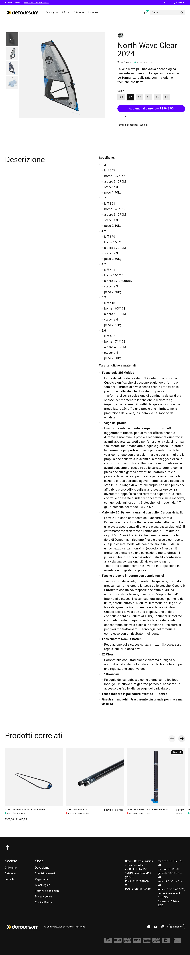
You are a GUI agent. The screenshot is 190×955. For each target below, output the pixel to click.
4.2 (139, 97)
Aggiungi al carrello (151, 108)
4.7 (148, 97)
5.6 (166, 97)
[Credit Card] (177, 941)
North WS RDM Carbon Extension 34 (147, 809)
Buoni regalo (42, 885)
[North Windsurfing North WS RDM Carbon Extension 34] (156, 777)
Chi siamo (78, 12)
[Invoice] (166, 941)
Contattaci (93, 12)
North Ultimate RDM (77, 809)
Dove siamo (42, 868)
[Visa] (137, 941)
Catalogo (50, 12)
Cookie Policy (43, 902)
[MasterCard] (127, 941)
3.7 (130, 97)
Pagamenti (41, 879)
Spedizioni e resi (45, 874)
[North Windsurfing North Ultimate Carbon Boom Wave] (34, 777)
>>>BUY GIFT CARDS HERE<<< (36, 2)
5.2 (157, 97)
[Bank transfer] (118, 941)
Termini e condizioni (47, 891)
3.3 (121, 97)
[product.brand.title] (151, 35)
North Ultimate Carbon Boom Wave (25, 809)
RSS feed (80, 926)
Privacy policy (43, 897)
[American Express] (146, 941)
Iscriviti (9, 879)
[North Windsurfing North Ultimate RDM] (95, 777)
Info (64, 12)
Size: (120, 91)
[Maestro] (156, 941)
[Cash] (108, 941)
